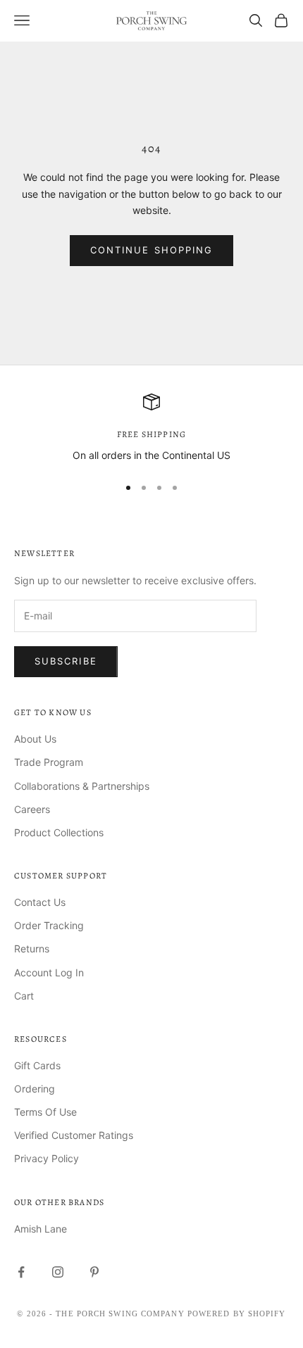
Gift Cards (37, 1065)
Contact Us (40, 902)
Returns (31, 949)
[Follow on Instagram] (58, 1272)
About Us (35, 739)
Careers (32, 809)
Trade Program (48, 762)
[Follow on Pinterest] (94, 1272)
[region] (151, 428)
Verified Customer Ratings (73, 1135)
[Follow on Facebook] (21, 1272)
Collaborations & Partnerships (81, 786)
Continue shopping (151, 250)
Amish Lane (40, 1229)
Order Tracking (49, 925)
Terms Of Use (45, 1112)
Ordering (34, 1089)
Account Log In (49, 972)
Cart (24, 996)
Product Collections (59, 832)
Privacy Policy (46, 1158)
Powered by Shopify (236, 1313)
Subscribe (66, 661)
